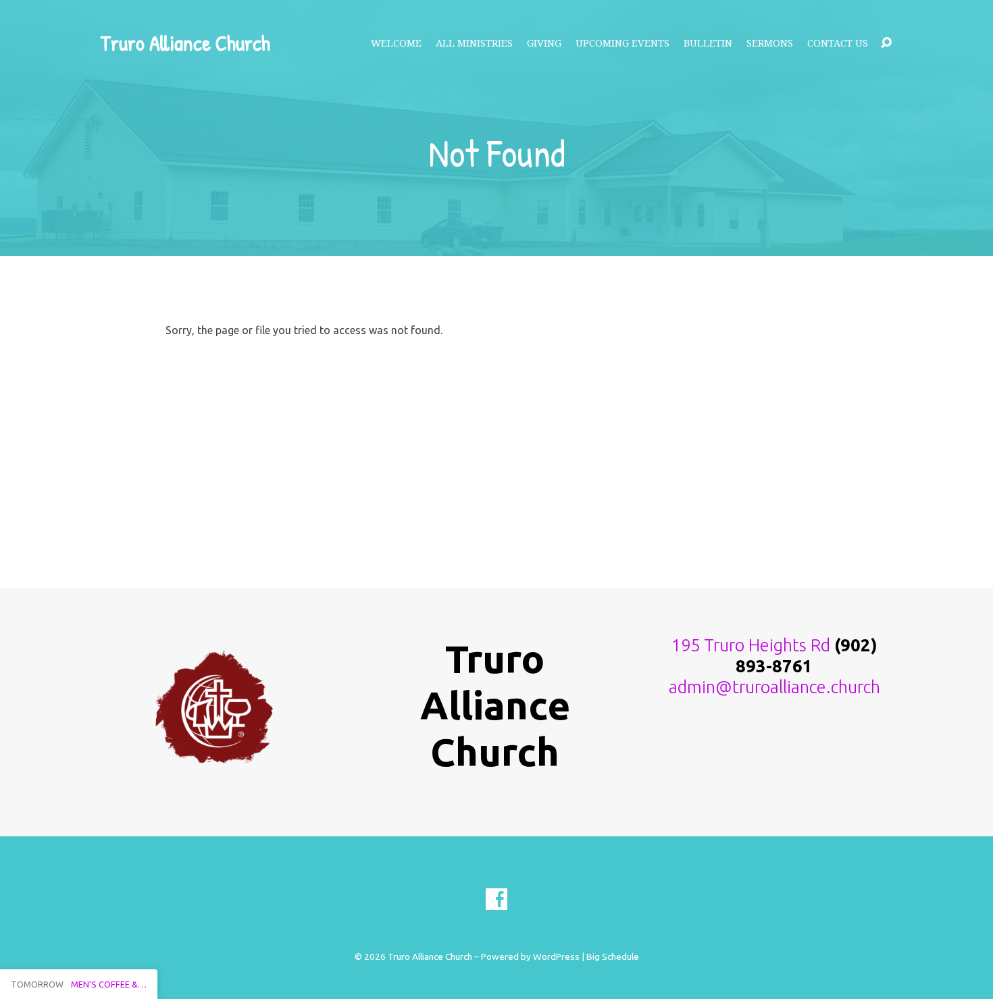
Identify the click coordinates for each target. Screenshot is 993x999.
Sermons (769, 43)
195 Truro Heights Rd (750, 645)
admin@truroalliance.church (774, 687)
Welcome (396, 43)
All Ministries (474, 43)
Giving (544, 43)
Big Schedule (612, 956)
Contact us (837, 43)
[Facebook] (496, 899)
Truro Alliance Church (185, 42)
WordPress (556, 956)
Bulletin (708, 43)
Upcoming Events (622, 43)
